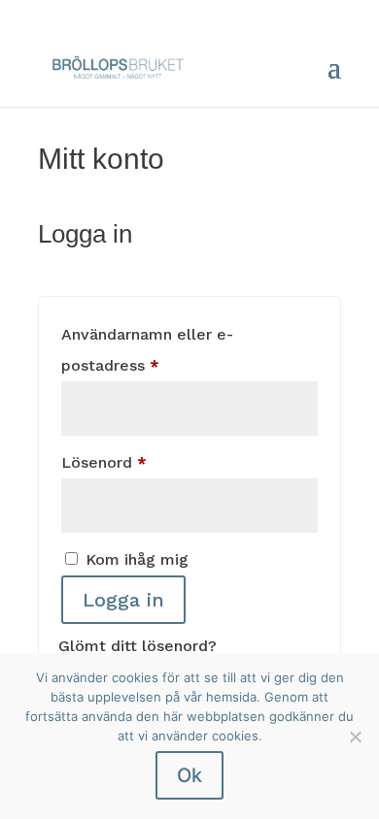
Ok (189, 775)
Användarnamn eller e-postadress (159, 350)
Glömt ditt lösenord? (137, 646)
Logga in (123, 599)
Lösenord (152, 462)
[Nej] (354, 736)
